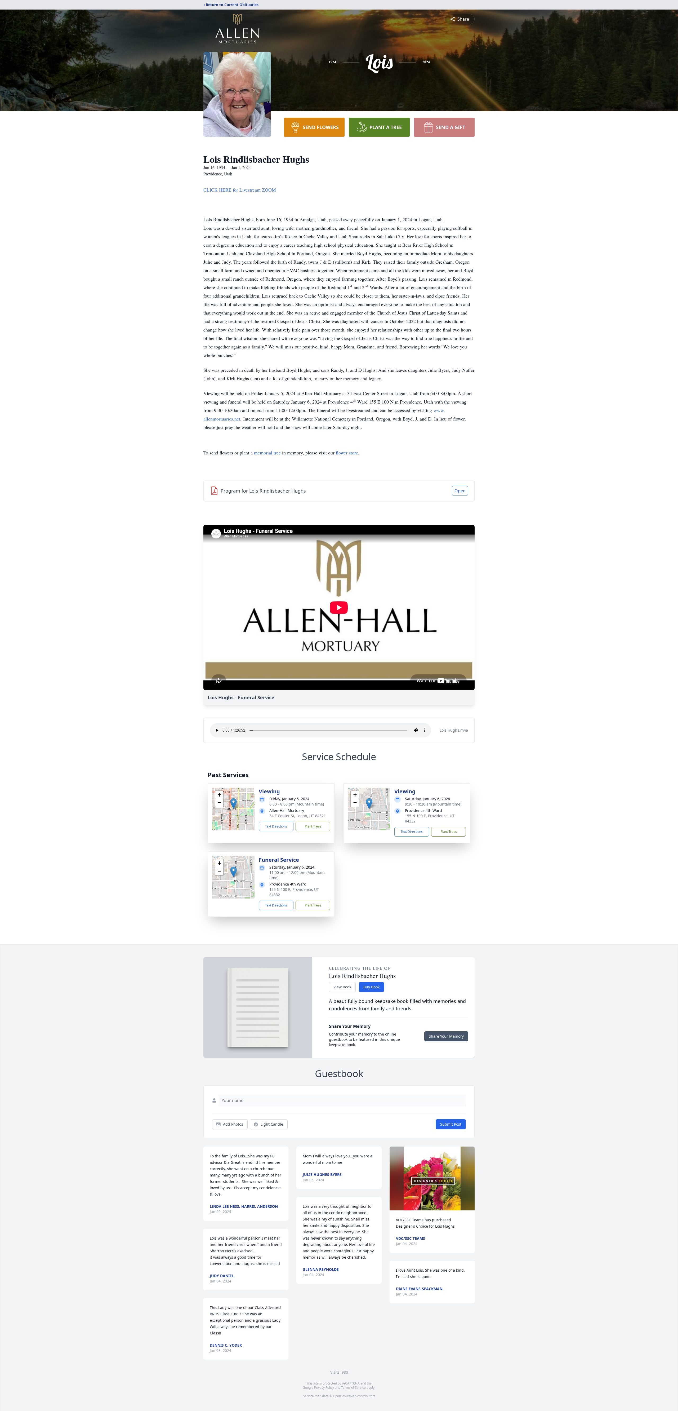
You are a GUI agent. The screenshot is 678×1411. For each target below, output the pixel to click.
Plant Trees (313, 826)
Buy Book (371, 986)
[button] (233, 803)
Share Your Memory (446, 1036)
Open (460, 491)
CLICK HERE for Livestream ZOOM (239, 190)
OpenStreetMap (344, 1396)
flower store (347, 452)
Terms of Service (353, 1387)
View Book (342, 986)
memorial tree (267, 452)
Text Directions (276, 826)
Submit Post (450, 1124)
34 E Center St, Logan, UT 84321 (297, 815)
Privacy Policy (324, 1387)
